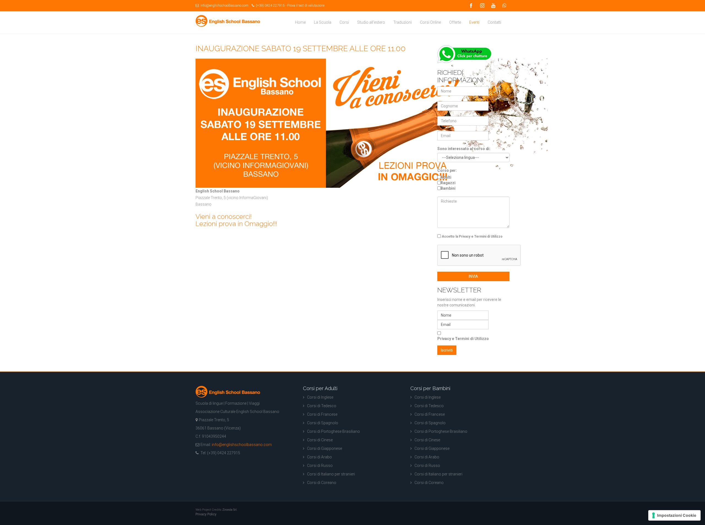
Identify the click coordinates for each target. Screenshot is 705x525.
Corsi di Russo (320, 465)
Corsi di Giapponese (324, 448)
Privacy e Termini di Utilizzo (463, 338)
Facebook (470, 5)
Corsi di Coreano (321, 482)
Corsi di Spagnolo (322, 423)
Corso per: (447, 170)
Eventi (474, 22)
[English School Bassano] (228, 21)
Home (300, 22)
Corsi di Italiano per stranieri (331, 474)
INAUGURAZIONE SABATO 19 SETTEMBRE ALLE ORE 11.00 (301, 48)
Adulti (446, 177)
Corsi (344, 22)
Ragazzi (448, 183)
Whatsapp (503, 5)
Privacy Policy (206, 514)
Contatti (494, 22)
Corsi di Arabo (319, 457)
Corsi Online (430, 22)
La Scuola (322, 22)
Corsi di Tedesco (321, 406)
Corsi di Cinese (320, 440)
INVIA (473, 276)
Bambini (448, 188)
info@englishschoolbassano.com (224, 5)
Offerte (455, 22)
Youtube (492, 5)
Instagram (481, 5)
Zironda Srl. (229, 510)
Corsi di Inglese (320, 397)
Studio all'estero (371, 22)
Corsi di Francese (322, 414)
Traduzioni (402, 22)
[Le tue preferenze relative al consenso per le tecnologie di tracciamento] (674, 515)
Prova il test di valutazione (305, 5)
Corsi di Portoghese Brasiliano (333, 431)
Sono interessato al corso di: (463, 148)
